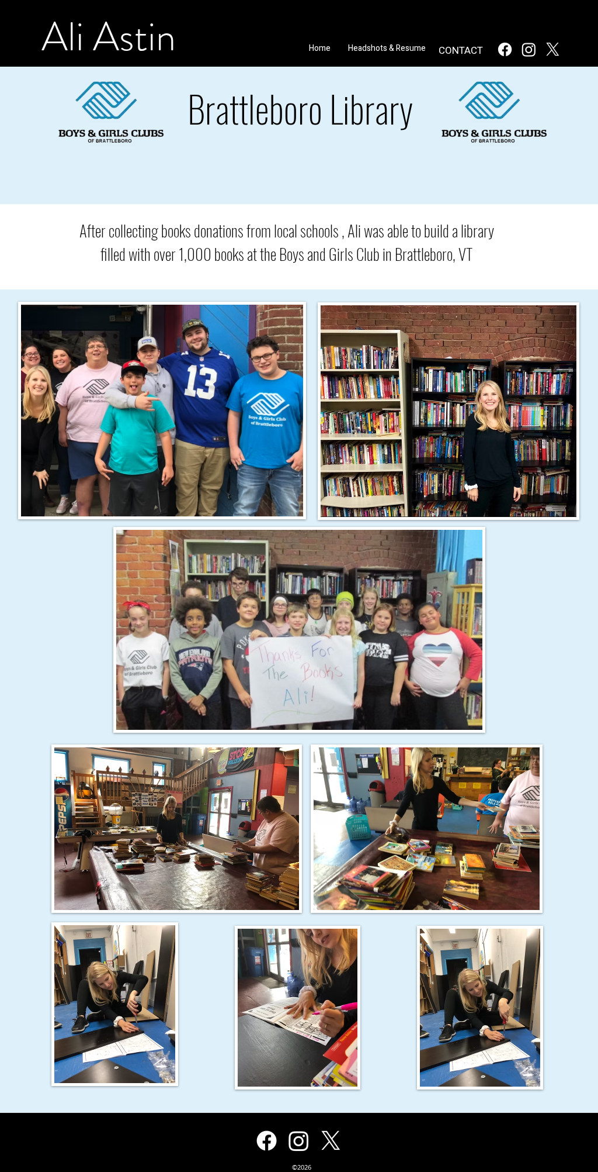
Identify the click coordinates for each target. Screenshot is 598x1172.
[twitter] (553, 49)
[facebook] (505, 49)
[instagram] (529, 49)
